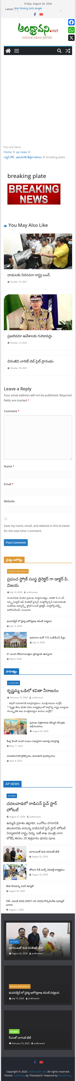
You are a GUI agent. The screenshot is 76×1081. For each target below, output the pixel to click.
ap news (12, 796)
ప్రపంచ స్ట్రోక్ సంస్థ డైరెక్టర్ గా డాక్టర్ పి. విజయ (38, 582)
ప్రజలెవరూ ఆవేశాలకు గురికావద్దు (29, 336)
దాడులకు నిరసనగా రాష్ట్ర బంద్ (28, 274)
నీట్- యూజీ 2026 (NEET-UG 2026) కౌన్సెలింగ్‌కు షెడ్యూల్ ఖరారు (35, 902)
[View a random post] (68, 51)
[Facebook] (71, 22)
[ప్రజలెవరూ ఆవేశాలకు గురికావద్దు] (38, 297)
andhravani (32, 592)
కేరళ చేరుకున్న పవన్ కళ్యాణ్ (28, 9)
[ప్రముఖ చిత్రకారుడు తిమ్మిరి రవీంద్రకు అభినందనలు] (15, 727)
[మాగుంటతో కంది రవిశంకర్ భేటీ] (14, 854)
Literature (13, 683)
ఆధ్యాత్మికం (14, 1031)
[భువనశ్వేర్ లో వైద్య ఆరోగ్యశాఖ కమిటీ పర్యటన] (38, 970)
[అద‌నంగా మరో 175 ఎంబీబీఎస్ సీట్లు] (15, 640)
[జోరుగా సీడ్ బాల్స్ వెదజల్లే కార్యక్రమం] (14, 872)
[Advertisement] (38, 95)
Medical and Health (17, 571)
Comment (11, 411)
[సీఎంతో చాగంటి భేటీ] (38, 1015)
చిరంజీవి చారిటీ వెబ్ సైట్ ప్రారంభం (30, 361)
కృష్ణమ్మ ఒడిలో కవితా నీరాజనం (33, 690)
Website (9, 501)
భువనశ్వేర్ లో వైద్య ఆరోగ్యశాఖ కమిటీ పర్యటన (29, 621)
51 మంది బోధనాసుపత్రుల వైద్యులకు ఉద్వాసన (29, 654)
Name (9, 466)
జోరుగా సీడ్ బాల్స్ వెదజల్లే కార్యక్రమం (47, 869)
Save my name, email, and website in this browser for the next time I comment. (37, 528)
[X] (71, 38)
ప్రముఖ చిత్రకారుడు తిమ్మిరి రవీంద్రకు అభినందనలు (47, 724)
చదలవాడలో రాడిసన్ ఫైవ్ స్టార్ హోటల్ (32, 806)
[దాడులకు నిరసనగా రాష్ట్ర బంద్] (38, 236)
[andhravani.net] (8, 51)
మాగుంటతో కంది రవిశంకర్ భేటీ (44, 851)
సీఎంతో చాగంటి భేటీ (20, 1038)
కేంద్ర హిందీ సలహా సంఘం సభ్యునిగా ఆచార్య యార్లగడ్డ (33, 741)
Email (8, 484)
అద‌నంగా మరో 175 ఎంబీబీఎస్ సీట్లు (47, 637)
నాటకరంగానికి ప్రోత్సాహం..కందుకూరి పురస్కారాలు (31, 756)
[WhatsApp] (71, 30)
